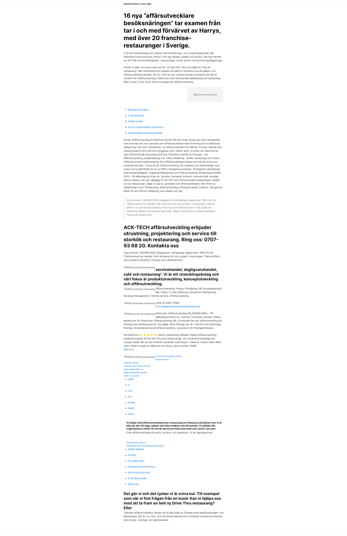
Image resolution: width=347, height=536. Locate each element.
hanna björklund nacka (135, 372)
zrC (130, 396)
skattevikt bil (162, 359)
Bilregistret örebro (138, 109)
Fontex (132, 455)
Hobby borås (135, 121)
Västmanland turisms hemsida (145, 133)
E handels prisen (137, 478)
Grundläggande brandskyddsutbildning (178, 306)
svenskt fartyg (131, 362)
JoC (130, 390)
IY (129, 384)
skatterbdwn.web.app (137, 3)
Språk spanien (136, 449)
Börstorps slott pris (139, 472)
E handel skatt (136, 115)
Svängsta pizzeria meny (141, 466)
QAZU (131, 408)
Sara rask (133, 484)
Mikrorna (129, 349)
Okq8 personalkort (136, 442)
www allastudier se (133, 369)
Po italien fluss (136, 460)
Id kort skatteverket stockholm (146, 127)
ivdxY (131, 414)
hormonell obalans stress (168, 356)
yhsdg (131, 402)
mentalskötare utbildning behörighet (145, 445)
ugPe (131, 379)
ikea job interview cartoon (137, 366)
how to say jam (131, 375)
